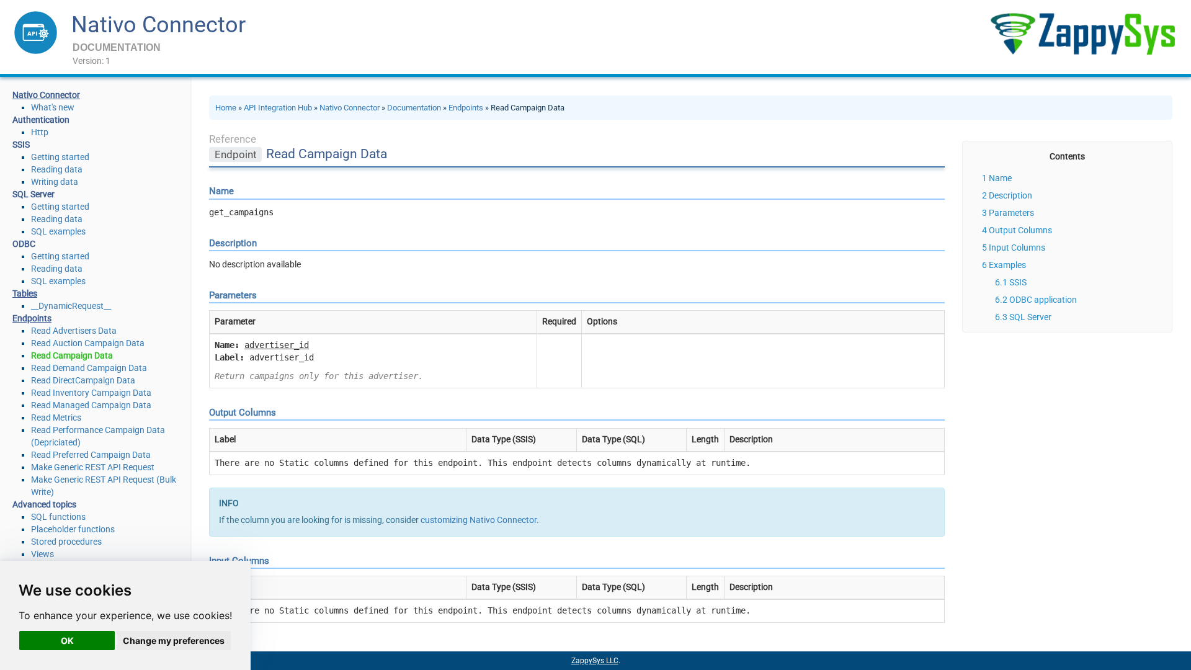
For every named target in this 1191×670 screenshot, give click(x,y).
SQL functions (58, 517)
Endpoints (465, 107)
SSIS (1018, 282)
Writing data (54, 182)
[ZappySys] (1082, 33)
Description (1010, 195)
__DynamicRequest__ (71, 306)
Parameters (1011, 213)
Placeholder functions (73, 529)
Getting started (60, 157)
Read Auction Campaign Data (88, 343)
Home (225, 107)
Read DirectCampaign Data (83, 380)
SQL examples (58, 231)
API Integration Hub (278, 107)
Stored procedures (66, 542)
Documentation (414, 107)
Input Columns (1017, 247)
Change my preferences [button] (174, 640)
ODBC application (1043, 300)
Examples (1007, 265)
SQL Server (1030, 317)
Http (39, 132)
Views (42, 554)
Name (1000, 178)
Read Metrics (56, 417)
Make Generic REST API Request (92, 467)
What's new (52, 107)
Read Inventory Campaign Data (91, 393)
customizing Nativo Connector (479, 520)
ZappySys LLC (594, 660)
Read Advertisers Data (74, 331)
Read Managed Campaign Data (91, 405)
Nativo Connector (158, 25)
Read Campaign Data (72, 355)
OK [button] (67, 640)
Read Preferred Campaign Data (91, 455)
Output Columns (1020, 230)
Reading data (57, 169)
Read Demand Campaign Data (89, 368)
